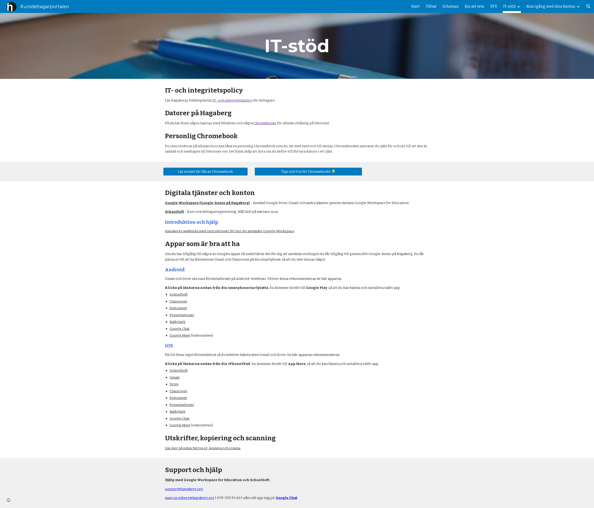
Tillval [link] (431, 6)
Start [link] (415, 6)
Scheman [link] (450, 6)
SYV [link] (493, 6)
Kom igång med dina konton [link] (550, 6)
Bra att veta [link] (474, 6)
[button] (588, 6)
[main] (297, 46)
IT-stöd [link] (509, 6)
